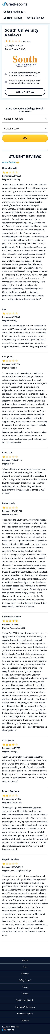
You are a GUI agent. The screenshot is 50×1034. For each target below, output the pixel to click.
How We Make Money (25, 1007)
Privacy (25, 987)
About (25, 960)
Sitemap (25, 1020)
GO (25, 138)
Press (25, 967)
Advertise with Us (25, 1013)
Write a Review (25, 91)
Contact (25, 973)
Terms (25, 993)
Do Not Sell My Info (25, 1000)
